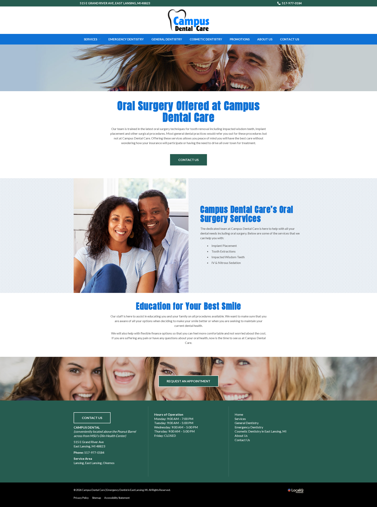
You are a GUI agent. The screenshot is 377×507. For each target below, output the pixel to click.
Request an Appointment (188, 381)
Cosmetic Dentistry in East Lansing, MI (260, 431)
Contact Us (289, 39)
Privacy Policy (81, 497)
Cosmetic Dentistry (206, 39)
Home (239, 414)
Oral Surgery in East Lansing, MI (188, 66)
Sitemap (96, 497)
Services (90, 39)
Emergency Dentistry (126, 39)
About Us (264, 39)
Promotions (240, 39)
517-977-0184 (292, 3)
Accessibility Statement (117, 497)
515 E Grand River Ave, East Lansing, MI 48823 (115, 3)
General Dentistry (166, 39)
